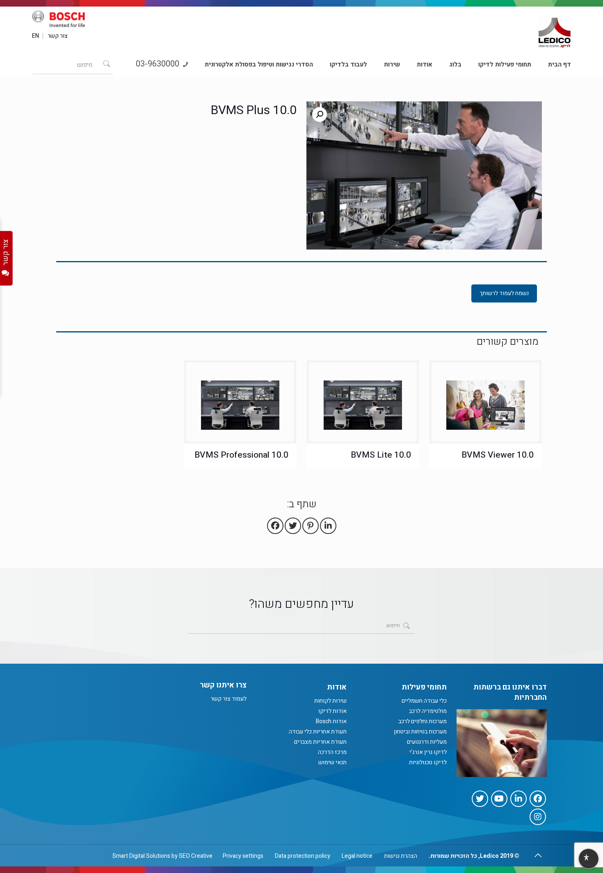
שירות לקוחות (330, 701)
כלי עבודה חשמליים (424, 701)
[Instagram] (538, 817)
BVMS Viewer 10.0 (497, 455)
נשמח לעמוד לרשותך (504, 293)
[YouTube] (499, 799)
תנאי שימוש (332, 762)
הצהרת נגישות (400, 856)
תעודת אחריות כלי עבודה (318, 731)
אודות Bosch (331, 721)
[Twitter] (480, 799)
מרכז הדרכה (332, 752)
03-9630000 (158, 64)
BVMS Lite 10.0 (381, 455)
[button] (319, 114)
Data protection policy (302, 856)
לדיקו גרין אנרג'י (428, 752)
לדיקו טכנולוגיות (428, 762)
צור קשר (58, 36)
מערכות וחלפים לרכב (422, 721)
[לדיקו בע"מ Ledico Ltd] (554, 29)
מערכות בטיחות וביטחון (420, 731)
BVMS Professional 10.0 (241, 455)
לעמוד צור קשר (228, 698)
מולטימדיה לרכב (428, 711)
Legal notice (357, 856)
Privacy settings (243, 856)
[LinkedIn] (518, 799)
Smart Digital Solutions (141, 856)
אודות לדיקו (332, 711)
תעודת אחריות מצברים (320, 742)
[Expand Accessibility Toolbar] (588, 859)
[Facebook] (538, 799)
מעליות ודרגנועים (427, 742)
